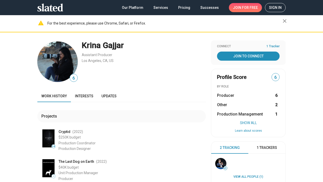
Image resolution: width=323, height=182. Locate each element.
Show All (248, 123)
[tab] (229, 148)
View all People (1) (248, 176)
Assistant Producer (97, 55)
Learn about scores (248, 130)
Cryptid (64, 132)
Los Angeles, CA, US (98, 61)
